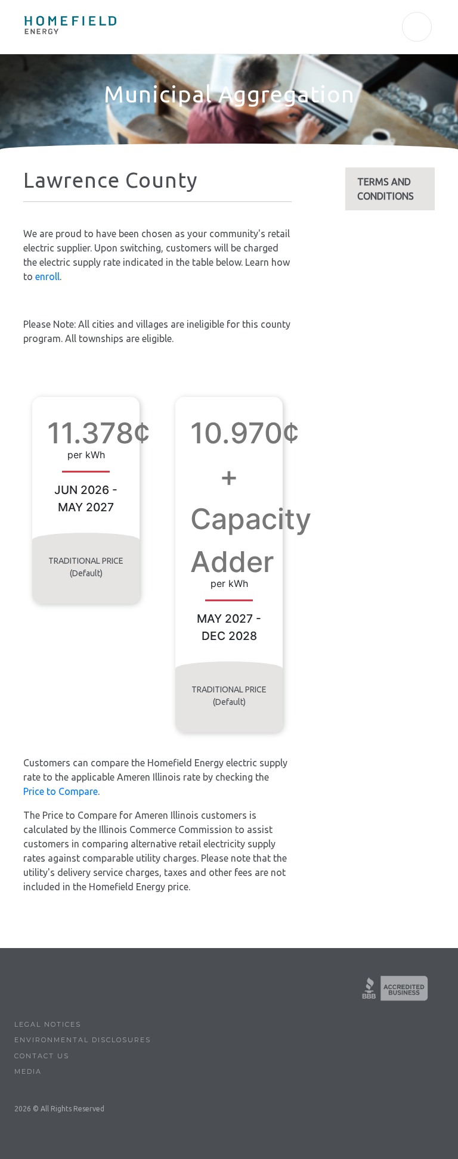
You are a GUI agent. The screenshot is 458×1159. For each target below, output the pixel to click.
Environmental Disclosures (82, 1040)
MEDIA (28, 1071)
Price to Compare (60, 791)
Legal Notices (47, 1024)
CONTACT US (41, 1056)
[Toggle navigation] (417, 27)
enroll (47, 276)
